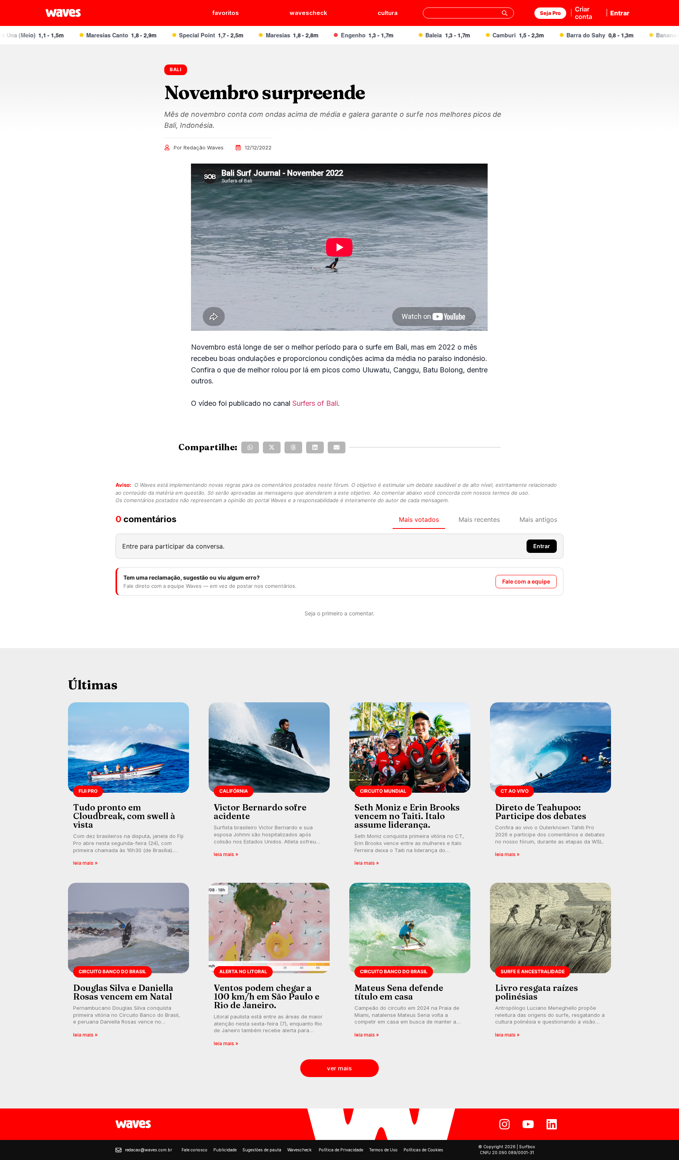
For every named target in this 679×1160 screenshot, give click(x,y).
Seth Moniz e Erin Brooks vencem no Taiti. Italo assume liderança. (407, 816)
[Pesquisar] (504, 13)
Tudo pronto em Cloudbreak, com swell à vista (124, 816)
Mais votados (419, 519)
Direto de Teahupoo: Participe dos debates (540, 811)
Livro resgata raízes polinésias (536, 992)
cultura (388, 13)
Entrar (619, 13)
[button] (250, 447)
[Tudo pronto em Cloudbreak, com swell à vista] (128, 786)
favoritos (225, 13)
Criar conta (583, 12)
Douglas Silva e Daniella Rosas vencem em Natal (123, 992)
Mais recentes (479, 519)
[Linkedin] (551, 1124)
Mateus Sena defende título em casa (398, 992)
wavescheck (308, 13)
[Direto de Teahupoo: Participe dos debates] (550, 786)
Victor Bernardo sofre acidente (260, 811)
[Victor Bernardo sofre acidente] (269, 786)
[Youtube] (528, 1124)
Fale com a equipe (526, 581)
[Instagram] (504, 1124)
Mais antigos (538, 519)
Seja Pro (550, 13)
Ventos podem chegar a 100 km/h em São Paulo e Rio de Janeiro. (266, 996)
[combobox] (468, 12)
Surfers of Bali (315, 403)
